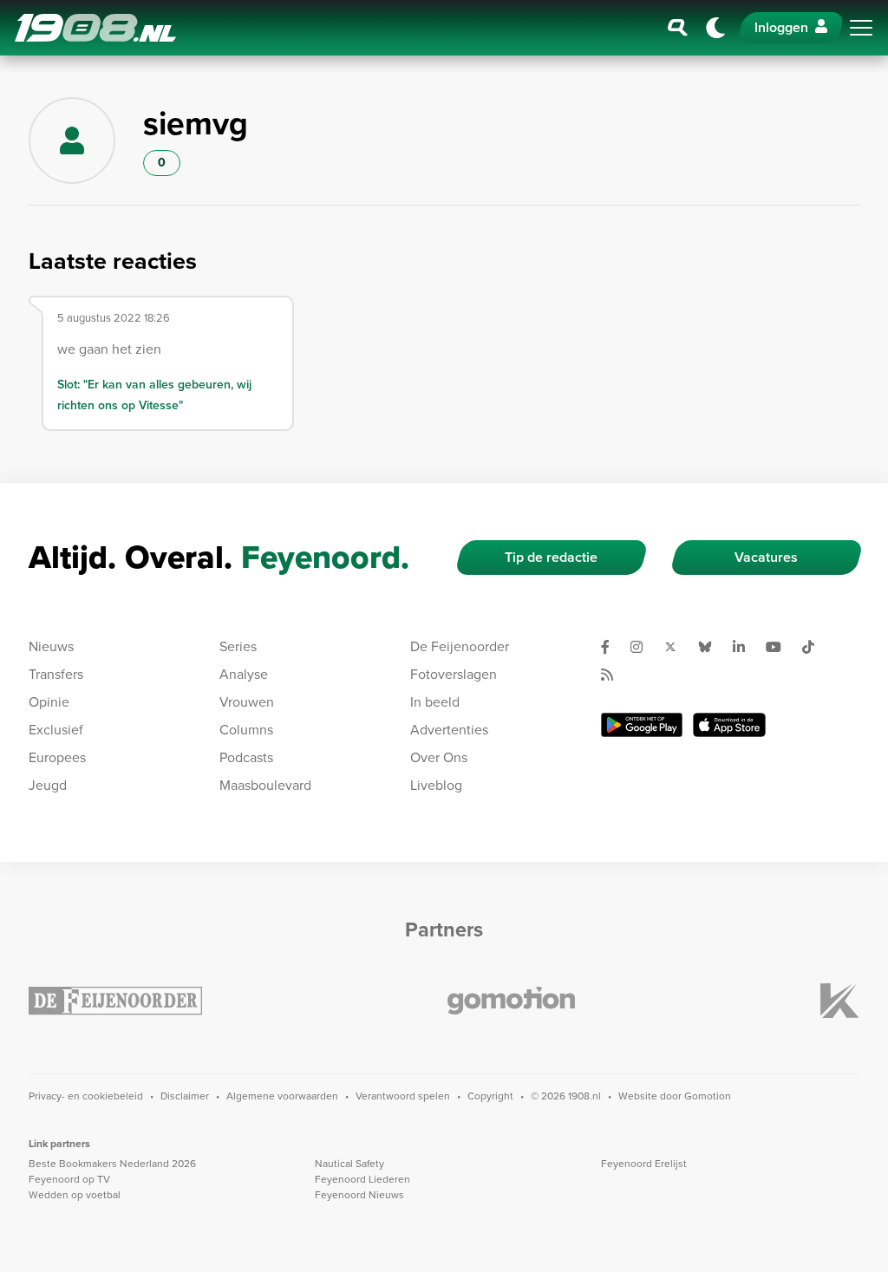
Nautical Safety (349, 1163)
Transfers (56, 674)
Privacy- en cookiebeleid (86, 1096)
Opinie (49, 702)
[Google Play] (641, 724)
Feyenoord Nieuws (359, 1195)
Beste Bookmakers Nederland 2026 (112, 1163)
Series (238, 646)
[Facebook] (612, 647)
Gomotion (707, 1096)
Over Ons (438, 757)
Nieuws (51, 646)
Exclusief (56, 730)
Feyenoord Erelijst (644, 1163)
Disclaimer (184, 1096)
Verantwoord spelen (403, 1096)
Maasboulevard (265, 785)
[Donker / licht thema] (715, 27)
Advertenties (449, 730)
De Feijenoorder (459, 646)
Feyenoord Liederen (362, 1179)
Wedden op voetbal (75, 1195)
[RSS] (614, 675)
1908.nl (95, 28)
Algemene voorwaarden (282, 1096)
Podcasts (246, 757)
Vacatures (766, 557)
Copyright (490, 1096)
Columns (246, 730)
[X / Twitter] (677, 647)
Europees (57, 757)
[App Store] (729, 724)
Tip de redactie (551, 557)
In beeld (435, 702)
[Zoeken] (678, 27)
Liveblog (436, 785)
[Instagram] (643, 647)
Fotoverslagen (453, 674)
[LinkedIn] (746, 647)
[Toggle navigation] (861, 28)
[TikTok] (815, 647)
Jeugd (48, 785)
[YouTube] (780, 647)
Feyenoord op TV (69, 1179)
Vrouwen (246, 702)
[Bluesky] (712, 647)
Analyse (243, 674)
